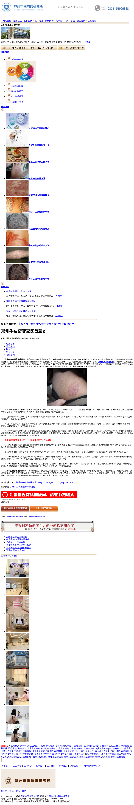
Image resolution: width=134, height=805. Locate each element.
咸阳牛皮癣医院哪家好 (16, 537)
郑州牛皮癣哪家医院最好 (27, 482)
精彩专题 (50, 746)
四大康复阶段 (17, 86)
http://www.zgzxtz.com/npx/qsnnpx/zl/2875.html (59, 482)
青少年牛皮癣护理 (42, 754)
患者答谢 (78, 746)
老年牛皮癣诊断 (86, 757)
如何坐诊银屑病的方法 (39, 212)
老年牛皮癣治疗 (118, 757)
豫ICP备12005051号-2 (59, 796)
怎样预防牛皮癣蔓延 (15, 542)
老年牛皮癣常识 (40, 757)
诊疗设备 (10, 346)
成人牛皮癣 (114, 748)
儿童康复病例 (33, 748)
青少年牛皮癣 (43, 323)
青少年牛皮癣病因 (121, 751)
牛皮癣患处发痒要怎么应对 (18, 545)
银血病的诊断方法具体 (39, 162)
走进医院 (17, 21)
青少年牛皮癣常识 (103, 751)
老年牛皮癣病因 (55, 757)
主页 (20, 323)
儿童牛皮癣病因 (24, 751)
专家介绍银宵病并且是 (39, 145)
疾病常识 (70, 21)
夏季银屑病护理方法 (15, 550)
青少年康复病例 (48, 748)
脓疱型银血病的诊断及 (39, 195)
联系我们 (91, 21)
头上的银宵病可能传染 (39, 229)
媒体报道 (38, 21)
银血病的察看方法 (37, 178)
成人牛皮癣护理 (24, 757)
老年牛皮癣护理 (102, 757)
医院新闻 (116, 746)
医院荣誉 (97, 746)
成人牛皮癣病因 (108, 754)
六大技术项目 (17, 102)
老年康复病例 (76, 748)
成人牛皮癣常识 (93, 754)
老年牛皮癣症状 (71, 757)
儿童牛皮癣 (89, 748)
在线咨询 (10, 355)
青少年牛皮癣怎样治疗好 (37, 516)
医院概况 (15, 746)
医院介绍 (17, 766)
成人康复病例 (62, 748)
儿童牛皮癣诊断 (55, 751)
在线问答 (34, 746)
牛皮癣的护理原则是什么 (17, 539)
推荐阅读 (59, 746)
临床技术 (59, 21)
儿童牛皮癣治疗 (86, 751)
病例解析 (48, 21)
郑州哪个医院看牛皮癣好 (15, 516)
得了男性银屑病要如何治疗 (18, 548)
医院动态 (28, 766)
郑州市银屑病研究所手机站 (13, 791)
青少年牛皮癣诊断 (25, 754)
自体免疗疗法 (17, 59)
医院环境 (5, 556)
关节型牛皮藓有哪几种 (39, 262)
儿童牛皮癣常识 (8, 751)
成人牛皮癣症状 (124, 754)
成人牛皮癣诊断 (8, 757)
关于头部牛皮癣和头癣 (39, 279)
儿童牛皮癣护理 (70, 751)
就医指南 (80, 21)
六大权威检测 (17, 96)
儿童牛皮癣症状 (39, 751)
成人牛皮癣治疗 (77, 754)
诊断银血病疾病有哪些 (39, 128)
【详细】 (87, 42)
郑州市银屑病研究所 (91, 766)
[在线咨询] (15, 49)
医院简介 (88, 746)
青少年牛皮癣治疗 (64, 323)
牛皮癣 (30, 323)
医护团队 (27, 21)
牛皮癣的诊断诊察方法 (39, 245)
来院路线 (22, 748)
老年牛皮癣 (125, 748)
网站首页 (6, 21)
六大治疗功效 (17, 91)
